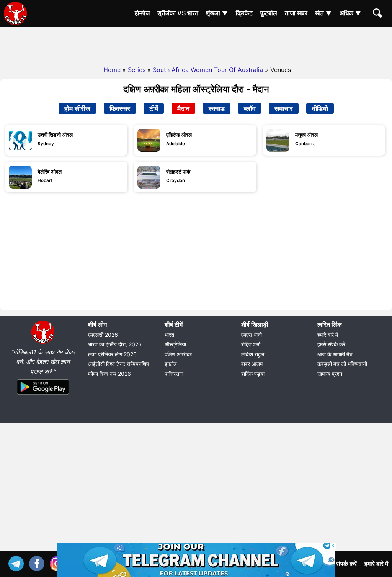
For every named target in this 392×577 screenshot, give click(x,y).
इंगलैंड (171, 364)
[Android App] (43, 395)
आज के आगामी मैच (335, 354)
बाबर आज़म (252, 364)
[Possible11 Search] (378, 14)
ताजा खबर (296, 13)
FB (38, 562)
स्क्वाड (217, 108)
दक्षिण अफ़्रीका (178, 354)
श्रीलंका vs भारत (177, 13)
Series (136, 70)
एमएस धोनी (251, 334)
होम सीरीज (77, 108)
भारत (169, 334)
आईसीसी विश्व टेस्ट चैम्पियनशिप (118, 364)
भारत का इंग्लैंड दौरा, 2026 (115, 344)
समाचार (283, 108)
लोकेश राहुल (252, 354)
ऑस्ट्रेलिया (175, 344)
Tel (18, 562)
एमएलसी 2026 (103, 334)
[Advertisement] (196, 44)
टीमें (153, 108)
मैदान (183, 108)
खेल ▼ (323, 13)
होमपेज (142, 13)
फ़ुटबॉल (268, 13)
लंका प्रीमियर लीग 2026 (112, 354)
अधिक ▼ (350, 13)
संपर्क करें (346, 563)
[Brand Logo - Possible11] (43, 342)
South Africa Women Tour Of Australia (208, 70)
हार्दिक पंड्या (253, 373)
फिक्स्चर (119, 108)
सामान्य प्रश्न (329, 373)
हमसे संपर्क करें (331, 344)
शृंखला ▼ (217, 13)
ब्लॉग (249, 108)
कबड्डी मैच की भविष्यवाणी (342, 364)
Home (112, 70)
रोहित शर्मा (250, 344)
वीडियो (320, 108)
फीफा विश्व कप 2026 (109, 373)
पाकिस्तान (174, 373)
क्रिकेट (244, 13)
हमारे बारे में (327, 334)
